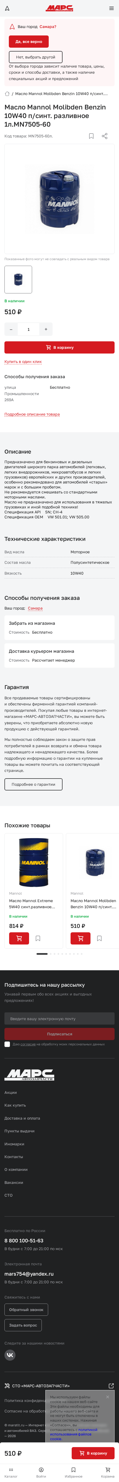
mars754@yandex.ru (29, 1274)
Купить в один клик (23, 361)
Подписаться (59, 1033)
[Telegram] (76, 142)
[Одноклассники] (93, 142)
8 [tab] (74, 954)
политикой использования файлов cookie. (73, 1434)
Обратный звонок (26, 1309)
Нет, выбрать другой (35, 57)
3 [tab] (54, 954)
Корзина (108, 1476)
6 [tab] (66, 954)
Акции (10, 1092)
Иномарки (14, 1143)
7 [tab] (70, 954)
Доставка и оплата (22, 1118)
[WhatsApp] (102, 142)
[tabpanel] (33, 891)
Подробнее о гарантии (33, 784)
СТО (8, 1195)
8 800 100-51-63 (23, 1240)
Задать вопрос (23, 1325)
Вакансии (13, 1182)
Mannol (15, 893)
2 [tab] (50, 954)
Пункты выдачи (19, 1130)
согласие (28, 1044)
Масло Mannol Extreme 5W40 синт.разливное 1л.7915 (31, 904)
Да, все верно (28, 41)
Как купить (15, 1105)
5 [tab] (62, 954)
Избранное (73, 1476)
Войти (41, 1476)
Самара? (48, 26)
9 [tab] (78, 954)
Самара (35, 608)
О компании (16, 1169)
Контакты (13, 1156)
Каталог (11, 1476)
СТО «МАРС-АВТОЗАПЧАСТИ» (41, 1385)
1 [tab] (42, 954)
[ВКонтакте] (85, 142)
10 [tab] (81, 954)
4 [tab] (58, 954)
